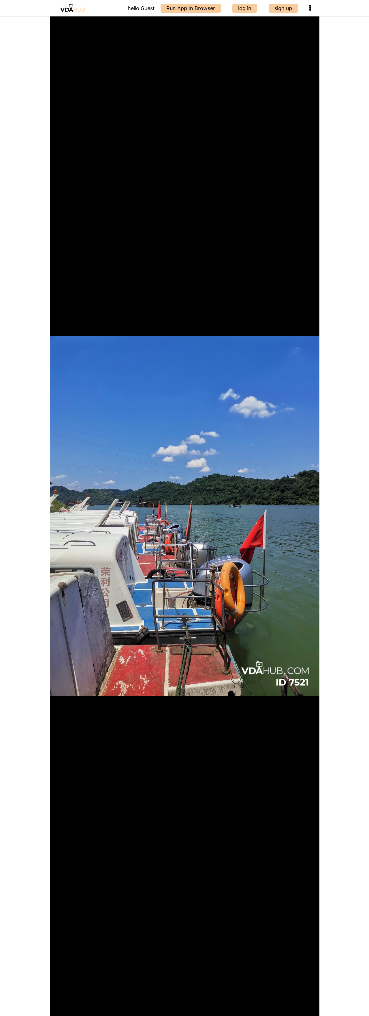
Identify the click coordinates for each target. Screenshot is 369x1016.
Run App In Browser (190, 8)
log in (244, 8)
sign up (283, 8)
